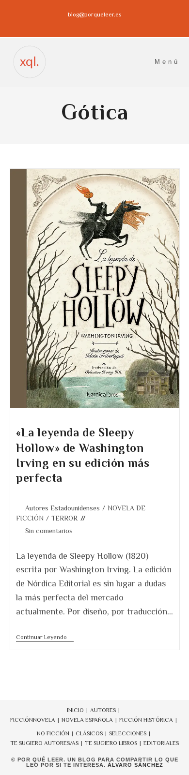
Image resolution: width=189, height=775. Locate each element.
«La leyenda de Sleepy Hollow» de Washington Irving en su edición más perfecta (82, 455)
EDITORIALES (161, 743)
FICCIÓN (21, 719)
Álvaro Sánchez (135, 765)
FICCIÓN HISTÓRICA (146, 719)
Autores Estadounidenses (62, 508)
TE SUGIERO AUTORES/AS (44, 743)
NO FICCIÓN (53, 733)
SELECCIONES (127, 733)
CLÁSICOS (89, 733)
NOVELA (44, 719)
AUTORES (103, 710)
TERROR (64, 518)
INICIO (75, 710)
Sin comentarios (49, 531)
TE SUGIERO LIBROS (111, 743)
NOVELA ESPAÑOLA (87, 719)
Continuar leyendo (45, 638)
